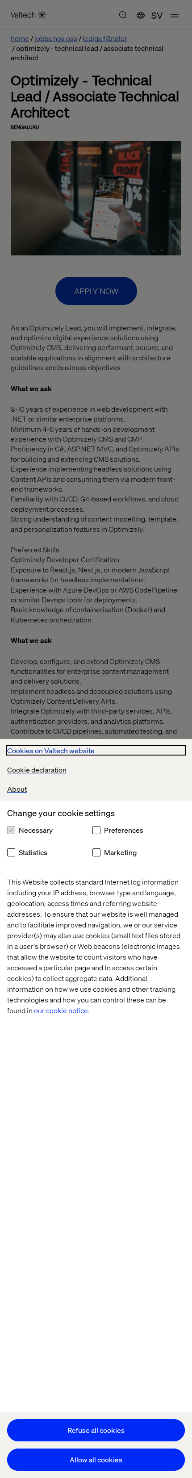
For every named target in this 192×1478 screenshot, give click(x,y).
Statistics (33, 852)
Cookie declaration (37, 769)
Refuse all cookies (96, 1430)
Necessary (36, 830)
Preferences (123, 830)
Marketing (120, 852)
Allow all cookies (96, 1459)
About (17, 789)
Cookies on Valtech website (51, 750)
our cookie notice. (62, 1010)
